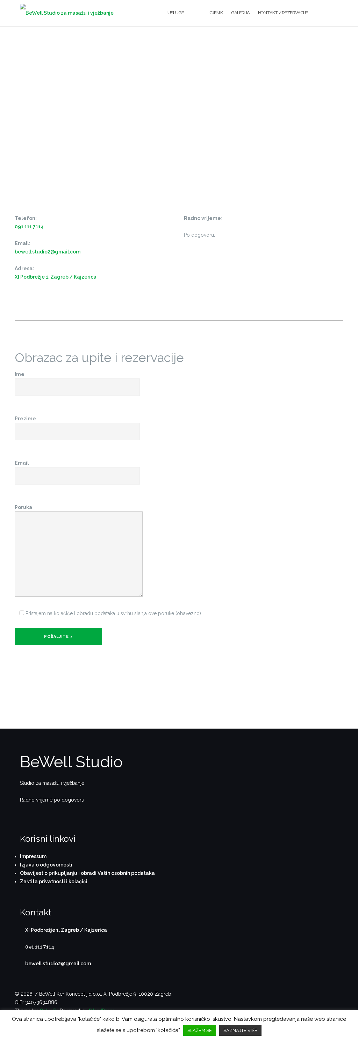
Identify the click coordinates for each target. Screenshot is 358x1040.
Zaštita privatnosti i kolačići (53, 881)
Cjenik (216, 12)
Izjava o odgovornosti (46, 865)
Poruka (23, 507)
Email (22, 463)
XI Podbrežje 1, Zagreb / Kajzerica (55, 277)
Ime (19, 374)
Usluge (175, 12)
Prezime (25, 418)
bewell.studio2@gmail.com (47, 252)
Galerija (240, 12)
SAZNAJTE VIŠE (240, 1030)
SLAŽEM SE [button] (199, 1030)
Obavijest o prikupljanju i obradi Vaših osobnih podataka (87, 873)
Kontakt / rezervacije (283, 12)
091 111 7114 (29, 226)
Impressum (33, 856)
